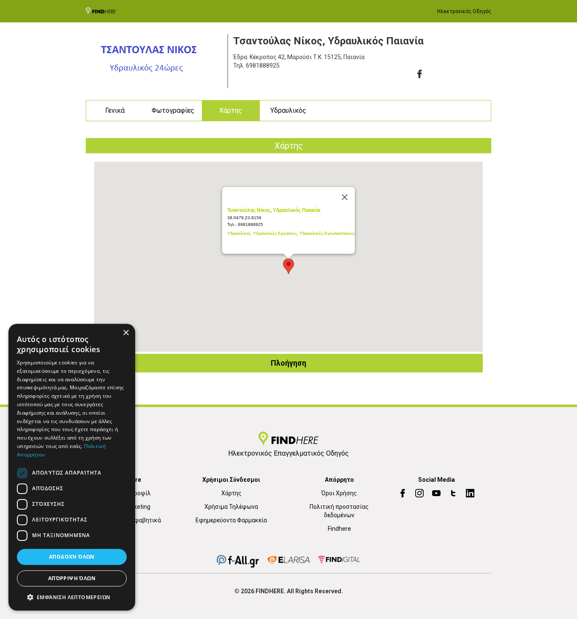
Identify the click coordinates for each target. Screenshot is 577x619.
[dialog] (71, 467)
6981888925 (263, 65)
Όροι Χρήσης (339, 493)
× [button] (125, 333)
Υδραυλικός (288, 110)
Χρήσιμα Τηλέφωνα (231, 506)
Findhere (339, 528)
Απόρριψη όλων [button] (71, 578)
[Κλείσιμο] (345, 197)
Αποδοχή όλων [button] (72, 556)
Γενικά (115, 110)
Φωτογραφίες (173, 110)
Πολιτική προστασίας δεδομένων (339, 511)
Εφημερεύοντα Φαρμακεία (231, 520)
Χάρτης (230, 110)
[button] (72, 597)
